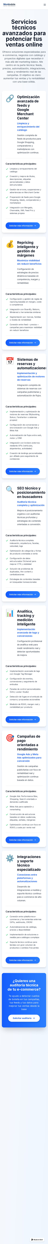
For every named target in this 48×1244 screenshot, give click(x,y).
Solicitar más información (21, 225)
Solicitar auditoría (22, 1018)
